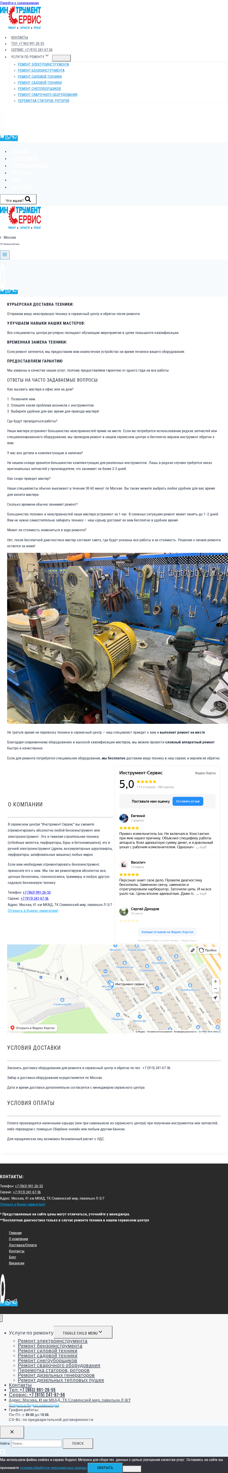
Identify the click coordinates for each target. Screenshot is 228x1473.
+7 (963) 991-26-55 (37, 892)
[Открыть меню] (5, 254)
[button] (114, 389)
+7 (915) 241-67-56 (35, 898)
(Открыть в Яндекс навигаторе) (33, 910)
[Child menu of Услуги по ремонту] (61, 58)
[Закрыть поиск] (12, 1432)
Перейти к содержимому (19, 3)
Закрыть (105, 1468)
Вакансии (22, 186)
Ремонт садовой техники (40, 83)
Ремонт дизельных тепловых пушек (61, 1380)
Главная (20, 151)
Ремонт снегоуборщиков (39, 89)
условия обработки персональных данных (53, 1467)
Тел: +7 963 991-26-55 (27, 44)
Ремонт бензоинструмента (41, 70)
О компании (25, 158)
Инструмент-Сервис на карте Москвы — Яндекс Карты (167, 940)
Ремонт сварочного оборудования (47, 95)
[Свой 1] (2, 138)
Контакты (19, 37)
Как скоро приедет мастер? (29, 478)
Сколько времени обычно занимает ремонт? (42, 504)
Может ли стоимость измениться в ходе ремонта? (46, 530)
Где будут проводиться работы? (32, 421)
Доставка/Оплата (30, 165)
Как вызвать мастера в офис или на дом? (40, 389)
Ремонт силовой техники (40, 76)
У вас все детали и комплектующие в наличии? (45, 453)
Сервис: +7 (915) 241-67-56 (32, 50)
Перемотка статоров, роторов (43, 101)
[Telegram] (14, 138)
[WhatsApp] (8, 138)
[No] (132, 1469)
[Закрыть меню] (1, 1318)
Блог (17, 179)
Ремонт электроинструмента (43, 64)
